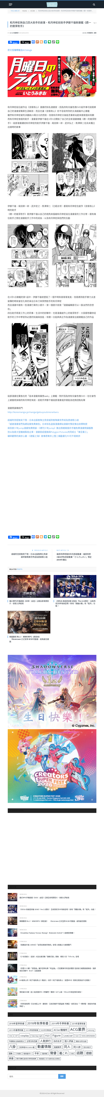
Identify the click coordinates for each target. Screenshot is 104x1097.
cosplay (24, 1035)
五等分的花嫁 (32, 1041)
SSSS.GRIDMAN (88, 1035)
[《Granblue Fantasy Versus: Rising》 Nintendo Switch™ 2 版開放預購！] (12, 932)
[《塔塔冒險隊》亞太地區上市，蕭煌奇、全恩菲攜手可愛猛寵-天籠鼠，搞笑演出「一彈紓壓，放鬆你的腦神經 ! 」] (12, 1003)
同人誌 (77, 1047)
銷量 (11, 1058)
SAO (77, 1036)
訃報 (72, 1054)
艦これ (63, 1053)
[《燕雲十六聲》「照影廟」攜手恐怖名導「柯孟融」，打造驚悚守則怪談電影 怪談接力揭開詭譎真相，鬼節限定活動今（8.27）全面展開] (12, 968)
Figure (57, 1035)
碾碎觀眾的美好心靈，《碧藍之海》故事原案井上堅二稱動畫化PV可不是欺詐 (44, 436)
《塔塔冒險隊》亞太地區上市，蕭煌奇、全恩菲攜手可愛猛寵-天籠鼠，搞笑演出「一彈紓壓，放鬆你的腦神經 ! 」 (58, 1005)
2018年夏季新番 (16, 1023)
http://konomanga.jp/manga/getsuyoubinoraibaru (33, 412)
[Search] (93, 4)
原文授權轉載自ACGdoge (20, 50)
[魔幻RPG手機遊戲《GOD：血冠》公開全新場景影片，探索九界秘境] (29, 586)
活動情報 (44, 1054)
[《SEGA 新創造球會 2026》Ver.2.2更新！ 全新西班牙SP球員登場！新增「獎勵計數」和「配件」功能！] (75, 586)
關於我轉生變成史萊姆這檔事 (26, 1059)
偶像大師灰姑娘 (81, 1041)
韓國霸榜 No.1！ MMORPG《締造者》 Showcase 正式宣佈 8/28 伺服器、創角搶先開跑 (29, 639)
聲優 (53, 1053)
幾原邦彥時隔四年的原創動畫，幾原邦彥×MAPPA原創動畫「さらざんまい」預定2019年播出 (74, 557)
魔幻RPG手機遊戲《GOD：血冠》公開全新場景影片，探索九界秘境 (29, 602)
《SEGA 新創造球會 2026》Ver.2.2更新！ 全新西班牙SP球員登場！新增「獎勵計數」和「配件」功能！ (75, 603)
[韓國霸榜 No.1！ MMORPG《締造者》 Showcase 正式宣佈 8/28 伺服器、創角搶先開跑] (29, 622)
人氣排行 (45, 1041)
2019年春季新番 (16, 1030)
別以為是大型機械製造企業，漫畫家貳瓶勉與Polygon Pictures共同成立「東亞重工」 (48, 431)
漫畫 (95, 33)
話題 (79, 1053)
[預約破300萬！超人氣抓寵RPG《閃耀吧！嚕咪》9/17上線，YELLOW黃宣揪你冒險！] (12, 991)
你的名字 (58, 1041)
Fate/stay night (37, 1036)
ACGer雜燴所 (60, 1029)
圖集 (10, 1053)
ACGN (84, 33)
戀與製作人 (27, 1053)
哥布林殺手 (87, 1047)
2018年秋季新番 (37, 1023)
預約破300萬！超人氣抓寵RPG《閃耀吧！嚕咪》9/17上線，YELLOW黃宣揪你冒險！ (51, 992)
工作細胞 (18, 1054)
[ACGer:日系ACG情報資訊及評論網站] (52, 4)
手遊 (36, 1053)
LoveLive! (68, 1035)
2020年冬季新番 (46, 1030)
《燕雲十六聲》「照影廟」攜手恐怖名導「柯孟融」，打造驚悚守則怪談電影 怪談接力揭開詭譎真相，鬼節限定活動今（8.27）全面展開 (58, 969)
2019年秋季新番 (32, 1030)
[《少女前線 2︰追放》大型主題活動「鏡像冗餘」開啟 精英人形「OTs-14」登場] (12, 956)
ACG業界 (77, 1029)
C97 (16, 1036)
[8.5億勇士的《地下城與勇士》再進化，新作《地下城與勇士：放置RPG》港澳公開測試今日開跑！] (12, 980)
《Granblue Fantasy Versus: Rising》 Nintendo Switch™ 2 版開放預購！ (47, 933)
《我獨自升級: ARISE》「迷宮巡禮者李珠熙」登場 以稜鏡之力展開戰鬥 (45, 945)
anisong (91, 1030)
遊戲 (89, 1053)
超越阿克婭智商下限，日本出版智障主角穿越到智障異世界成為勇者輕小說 (43, 420)
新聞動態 (90, 33)
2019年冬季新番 (60, 1023)
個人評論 (69, 1041)
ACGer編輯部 (14, 33)
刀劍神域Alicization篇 (26, 1047)
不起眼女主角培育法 (16, 1041)
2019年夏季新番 (78, 1023)
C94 (10, 1036)
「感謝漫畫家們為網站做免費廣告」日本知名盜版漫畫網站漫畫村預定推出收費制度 (47, 424)
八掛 (12, 1046)
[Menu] (10, 4)
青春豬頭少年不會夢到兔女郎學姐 (49, 1059)
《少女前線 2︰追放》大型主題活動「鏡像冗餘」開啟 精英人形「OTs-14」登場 (49, 956)
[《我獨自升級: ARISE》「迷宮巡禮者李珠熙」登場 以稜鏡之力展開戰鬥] (12, 944)
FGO (47, 1035)
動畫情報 (44, 1046)
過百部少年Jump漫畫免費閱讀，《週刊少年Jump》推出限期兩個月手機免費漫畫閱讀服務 (50, 428)
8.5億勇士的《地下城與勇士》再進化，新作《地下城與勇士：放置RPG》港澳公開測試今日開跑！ (55, 980)
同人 (67, 1047)
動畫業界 (57, 1047)
